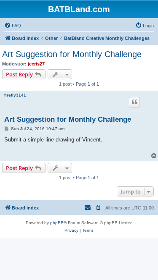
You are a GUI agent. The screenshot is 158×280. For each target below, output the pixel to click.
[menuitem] (12, 26)
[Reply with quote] (134, 102)
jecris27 (36, 63)
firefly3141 (15, 95)
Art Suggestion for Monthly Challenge (72, 54)
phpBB (57, 222)
